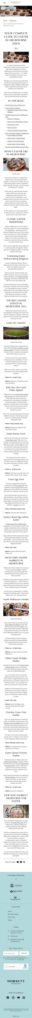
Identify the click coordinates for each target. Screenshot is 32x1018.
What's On (13, 20)
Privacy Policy (11, 917)
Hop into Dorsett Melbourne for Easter (17, 147)
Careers (10, 911)
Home (5, 20)
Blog (16, 48)
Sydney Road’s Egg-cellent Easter (16, 524)
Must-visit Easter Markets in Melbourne (17, 133)
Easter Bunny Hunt (13, 124)
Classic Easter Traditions (12, 108)
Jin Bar (15, 846)
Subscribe (24, 953)
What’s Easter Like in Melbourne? (15, 105)
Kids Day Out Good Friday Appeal (17, 122)
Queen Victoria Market (10, 762)
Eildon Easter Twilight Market (16, 138)
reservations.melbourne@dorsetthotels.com (17, 940)
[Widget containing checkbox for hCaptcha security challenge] (16, 966)
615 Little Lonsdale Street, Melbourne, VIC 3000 (17, 932)
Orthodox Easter (10, 777)
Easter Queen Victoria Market (16, 144)
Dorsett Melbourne (17, 822)
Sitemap (10, 920)
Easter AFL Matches (13, 119)
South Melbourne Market (14, 135)
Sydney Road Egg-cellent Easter (17, 130)
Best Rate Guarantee (13, 914)
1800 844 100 (14, 936)
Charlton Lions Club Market (15, 141)
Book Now (16, 1016)
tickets (16, 505)
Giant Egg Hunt (12, 127)
